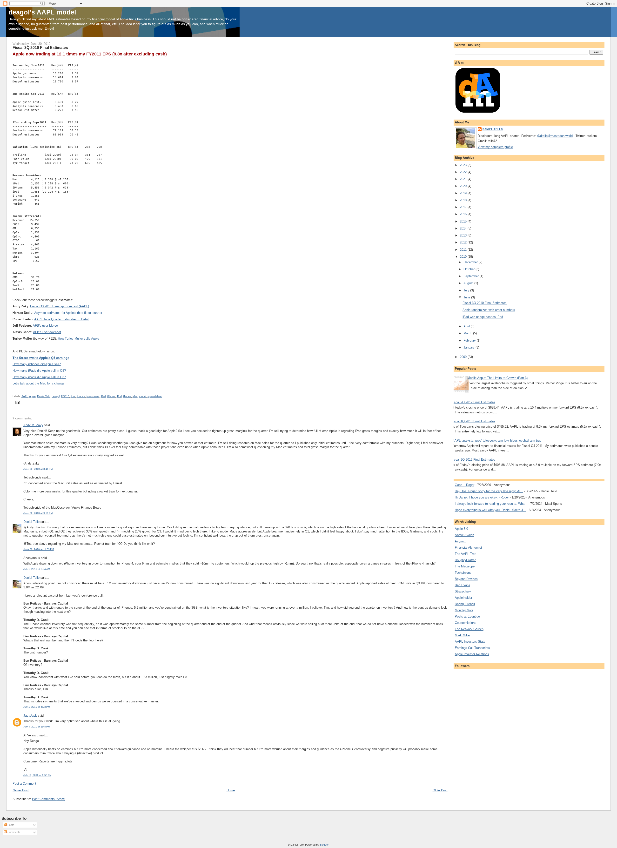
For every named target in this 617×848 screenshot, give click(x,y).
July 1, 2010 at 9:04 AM (36, 569)
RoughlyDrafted (465, 560)
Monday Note (464, 610)
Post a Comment (24, 783)
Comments (13, 832)
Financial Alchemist (468, 547)
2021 (464, 179)
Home (231, 790)
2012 (464, 242)
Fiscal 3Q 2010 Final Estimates (485, 303)
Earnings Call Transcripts (472, 648)
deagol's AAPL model (42, 12)
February (470, 340)
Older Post (440, 790)
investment (93, 396)
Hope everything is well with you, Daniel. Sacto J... (490, 510)
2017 (464, 207)
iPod (119, 396)
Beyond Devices (466, 579)
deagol (56, 396)
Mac (135, 396)
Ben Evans (462, 585)
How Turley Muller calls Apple (78, 338)
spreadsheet (155, 396)
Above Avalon (464, 535)
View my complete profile (495, 147)
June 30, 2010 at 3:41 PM (38, 469)
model (142, 396)
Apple (32, 396)
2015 (464, 221)
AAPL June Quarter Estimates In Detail (61, 319)
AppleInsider (463, 597)
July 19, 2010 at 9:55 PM (37, 775)
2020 (464, 186)
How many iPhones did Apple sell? (37, 364)
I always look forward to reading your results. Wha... (491, 503)
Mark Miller (462, 635)
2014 (464, 228)
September (471, 276)
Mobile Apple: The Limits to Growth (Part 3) (497, 378)
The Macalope (465, 566)
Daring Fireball (465, 604)
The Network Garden (469, 629)
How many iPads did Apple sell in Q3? (39, 370)
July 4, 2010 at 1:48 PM (36, 726)
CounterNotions (465, 623)
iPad (103, 396)
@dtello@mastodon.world (555, 136)
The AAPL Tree (465, 554)
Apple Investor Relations (472, 654)
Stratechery (463, 591)
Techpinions (463, 572)
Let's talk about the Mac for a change (38, 383)
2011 (464, 249)
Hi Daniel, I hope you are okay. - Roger (482, 497)
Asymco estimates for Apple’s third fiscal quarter (68, 313)
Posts (10, 824)
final (73, 396)
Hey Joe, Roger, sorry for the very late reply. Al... (489, 491)
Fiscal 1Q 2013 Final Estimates (473, 421)
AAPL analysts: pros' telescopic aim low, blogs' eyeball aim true (496, 440)
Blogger (324, 844)
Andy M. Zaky (33, 425)
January (469, 347)
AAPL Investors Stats (470, 641)
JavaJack (30, 715)
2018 (464, 200)
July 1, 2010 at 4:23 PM (36, 707)
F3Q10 (65, 396)
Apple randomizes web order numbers (489, 310)
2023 (464, 165)
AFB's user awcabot (47, 332)
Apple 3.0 (461, 529)
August (468, 283)
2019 (464, 193)
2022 (464, 172)
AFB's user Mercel (46, 325)
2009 (464, 357)
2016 (464, 214)
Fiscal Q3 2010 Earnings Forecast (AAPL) (59, 306)
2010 (464, 256)
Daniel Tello (43, 396)
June (467, 297)
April (467, 326)
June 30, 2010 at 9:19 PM (38, 513)
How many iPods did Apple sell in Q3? (39, 377)
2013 (464, 235)
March (468, 333)
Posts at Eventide (467, 616)
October (469, 269)
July (466, 290)
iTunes (127, 396)
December (471, 262)
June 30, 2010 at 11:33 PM (38, 549)
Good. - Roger (464, 485)
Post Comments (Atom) (48, 799)
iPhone (111, 396)
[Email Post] (17, 402)
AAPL (24, 396)
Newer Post (21, 790)
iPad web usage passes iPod (483, 317)
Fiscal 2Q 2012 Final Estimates (473, 402)
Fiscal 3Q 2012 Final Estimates (473, 459)
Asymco (460, 541)
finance (81, 396)
